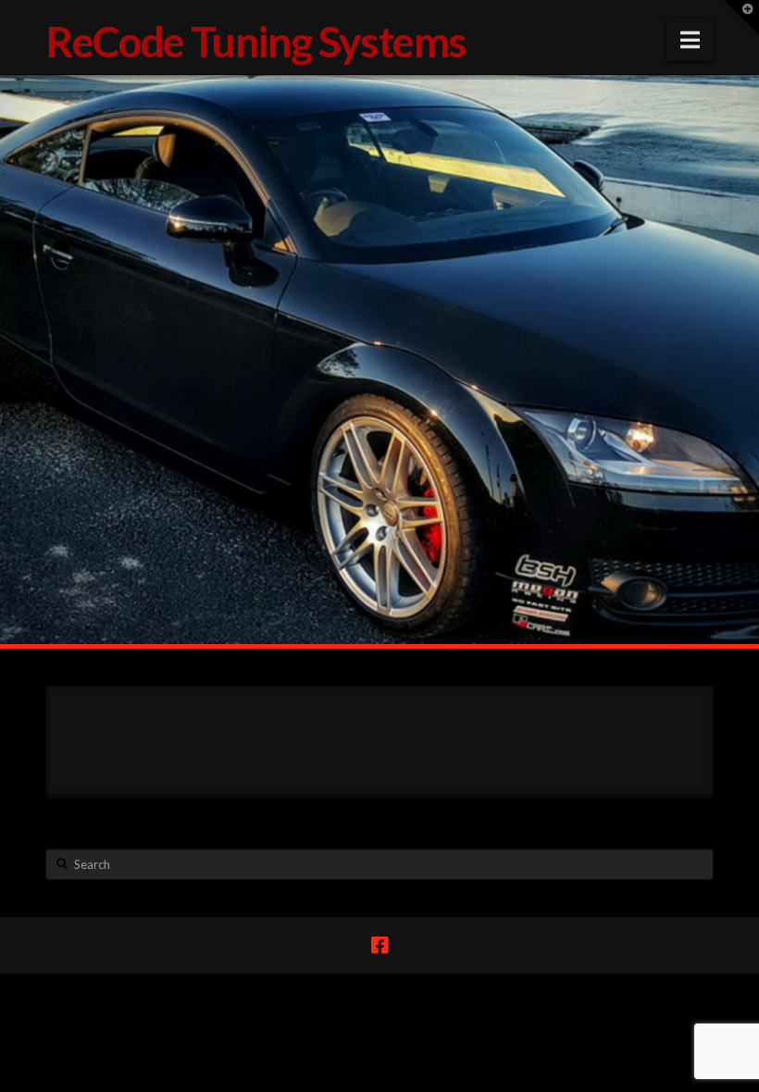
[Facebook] (379, 945)
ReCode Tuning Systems (255, 41)
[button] (690, 40)
